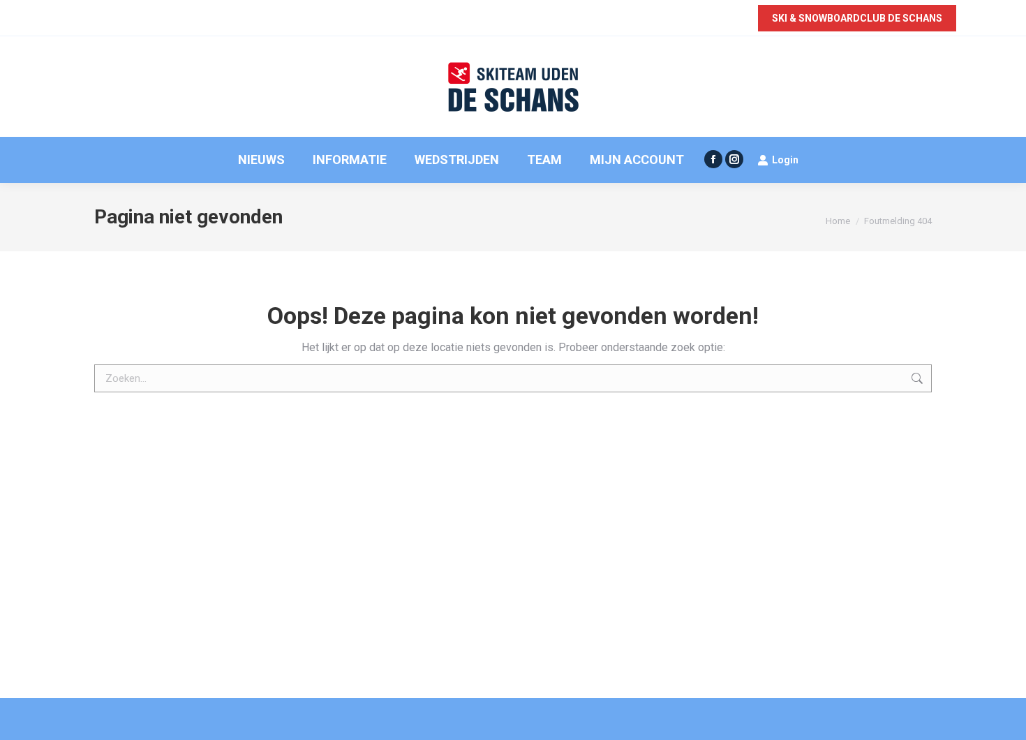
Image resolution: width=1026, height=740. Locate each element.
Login (785, 159)
